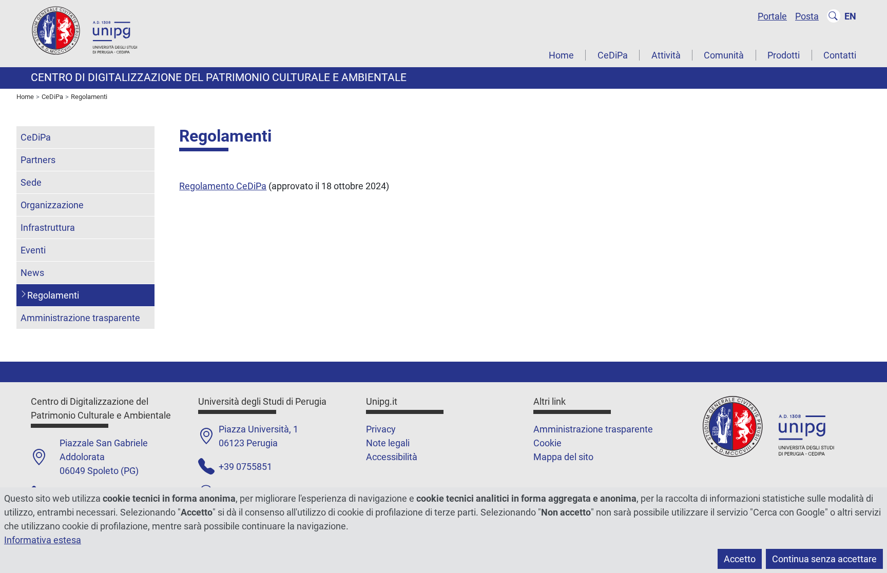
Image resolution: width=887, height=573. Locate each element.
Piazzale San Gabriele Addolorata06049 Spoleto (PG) (104, 457)
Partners (38, 159)
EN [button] (850, 16)
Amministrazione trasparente (80, 317)
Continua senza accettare (824, 559)
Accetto (740, 559)
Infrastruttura (48, 227)
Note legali (388, 443)
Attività (666, 55)
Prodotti (783, 55)
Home (561, 55)
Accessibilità (391, 456)
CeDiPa (612, 55)
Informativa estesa (42, 540)
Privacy (381, 429)
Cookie (547, 443)
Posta (807, 16)
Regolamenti (53, 295)
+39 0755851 (245, 466)
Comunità (724, 55)
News (32, 272)
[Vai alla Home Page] (92, 32)
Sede (31, 182)
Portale (772, 16)
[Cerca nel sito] (833, 16)
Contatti (839, 55)
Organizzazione (52, 205)
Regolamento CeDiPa (222, 186)
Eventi (33, 250)
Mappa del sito (563, 456)
